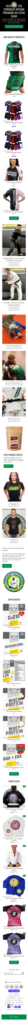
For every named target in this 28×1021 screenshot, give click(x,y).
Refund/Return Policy (10, 1002)
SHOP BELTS (14, 419)
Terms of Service (17, 1000)
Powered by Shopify (18, 1009)
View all (14, 218)
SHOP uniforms (14, 347)
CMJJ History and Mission (14, 996)
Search (10, 994)
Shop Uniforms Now (14, 26)
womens (14, 504)
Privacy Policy (10, 1000)
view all (8, 466)
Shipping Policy (19, 1002)
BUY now (14, 308)
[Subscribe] (23, 973)
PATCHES (7, 565)
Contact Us (20, 998)
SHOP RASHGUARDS (14, 383)
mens (14, 541)
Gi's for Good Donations (10, 998)
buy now (14, 264)
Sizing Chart (16, 994)
